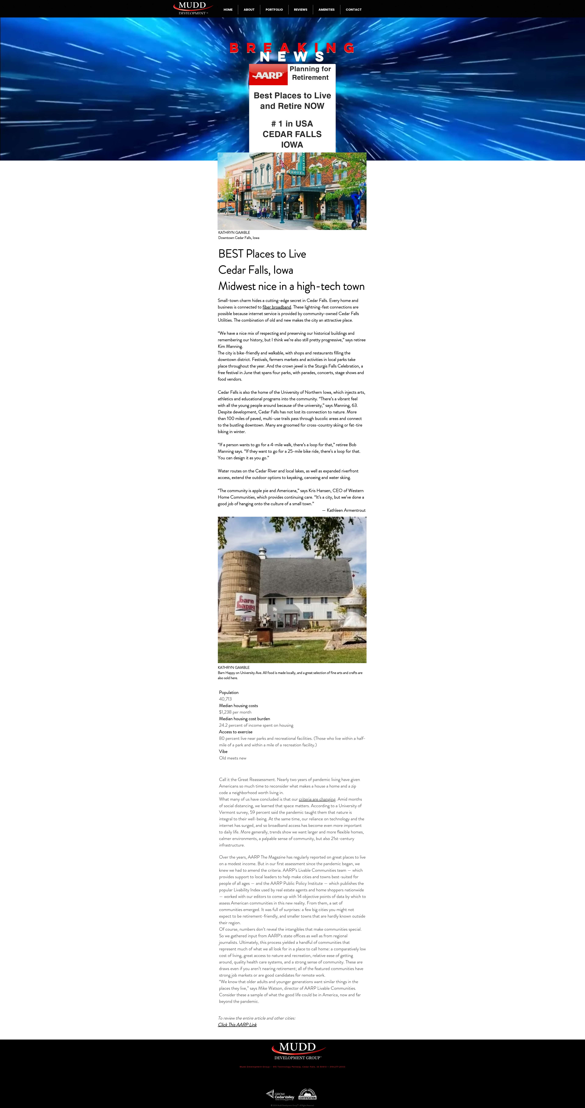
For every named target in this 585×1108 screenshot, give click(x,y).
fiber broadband (277, 307)
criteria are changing (317, 799)
